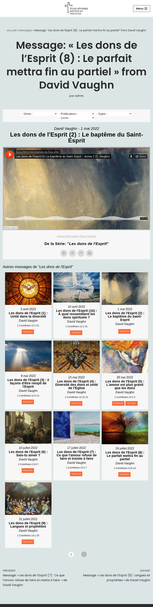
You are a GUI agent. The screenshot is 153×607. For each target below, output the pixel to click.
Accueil (11, 30)
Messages (25, 30)
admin (79, 96)
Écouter (131, 403)
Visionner (28, 331)
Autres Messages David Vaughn (76, 236)
